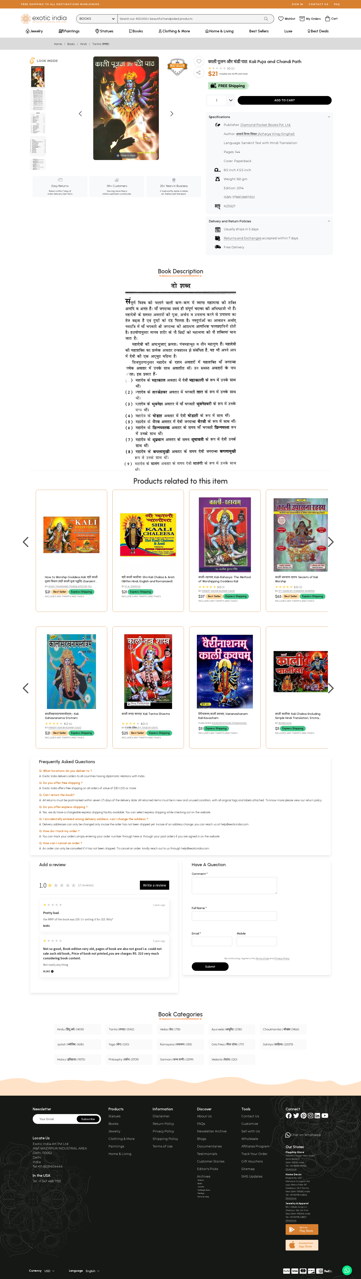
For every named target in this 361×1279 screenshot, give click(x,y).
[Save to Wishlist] (199, 62)
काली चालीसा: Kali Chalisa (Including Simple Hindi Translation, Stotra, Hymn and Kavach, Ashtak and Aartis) (301, 718)
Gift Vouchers (252, 1161)
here (136, 836)
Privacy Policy (282, 958)
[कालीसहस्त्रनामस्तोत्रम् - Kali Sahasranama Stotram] (71, 708)
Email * (196, 933)
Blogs (201, 1139)
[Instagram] (310, 1117)
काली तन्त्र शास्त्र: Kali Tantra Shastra (146, 714)
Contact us (318, 4)
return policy (314, 800)
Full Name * (199, 908)
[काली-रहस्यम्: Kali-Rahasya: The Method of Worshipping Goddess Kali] (225, 571)
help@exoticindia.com (235, 824)
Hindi (83, 44)
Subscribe (88, 1119)
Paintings (116, 1146)
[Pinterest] (303, 1117)
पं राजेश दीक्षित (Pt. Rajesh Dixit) (141, 727)
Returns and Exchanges (242, 238)
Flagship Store (295, 1152)
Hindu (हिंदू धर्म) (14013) (70, 1029)
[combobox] (189, 18)
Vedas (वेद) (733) (170, 1029)
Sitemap (248, 1169)
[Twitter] (296, 1117)
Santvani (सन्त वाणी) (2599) (176, 1059)
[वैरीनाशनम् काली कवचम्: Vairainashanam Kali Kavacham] (225, 708)
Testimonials (207, 1154)
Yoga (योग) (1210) (119, 1044)
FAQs (201, 1124)
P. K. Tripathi (132, 586)
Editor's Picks (207, 1169)
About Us (204, 1116)
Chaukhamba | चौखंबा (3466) (281, 1029)
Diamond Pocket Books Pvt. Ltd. (265, 125)
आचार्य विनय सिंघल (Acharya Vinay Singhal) (265, 134)
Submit (210, 966)
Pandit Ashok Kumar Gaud (218, 590)
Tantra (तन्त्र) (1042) (121, 1029)
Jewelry (114, 1131)
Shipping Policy (165, 1139)
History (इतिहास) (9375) (71, 1059)
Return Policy (163, 1124)
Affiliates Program (255, 1146)
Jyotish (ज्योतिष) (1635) (70, 1044)
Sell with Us (250, 1131)
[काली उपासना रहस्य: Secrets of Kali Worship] (302, 571)
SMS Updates (251, 1176)
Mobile (241, 933)
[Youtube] (325, 1117)
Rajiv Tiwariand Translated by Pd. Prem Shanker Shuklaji (68, 588)
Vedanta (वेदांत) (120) (224, 1059)
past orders (168, 836)
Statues (114, 1116)
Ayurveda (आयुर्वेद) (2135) (227, 1029)
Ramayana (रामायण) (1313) (176, 1044)
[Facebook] (289, 1117)
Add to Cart (284, 100)
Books (71, 44)
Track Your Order (254, 1154)
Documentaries (209, 1146)
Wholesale (249, 1139)
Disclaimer (161, 1116)
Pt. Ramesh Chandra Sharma (297, 590)
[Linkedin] (317, 1117)
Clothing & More (121, 1139)
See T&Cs (67, 194)
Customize (249, 1124)
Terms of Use (262, 958)
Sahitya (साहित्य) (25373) (278, 1044)
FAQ (337, 4)
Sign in (297, 4)
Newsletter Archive (212, 1131)
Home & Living (119, 1154)
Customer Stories (210, 1161)
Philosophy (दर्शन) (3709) (124, 1059)
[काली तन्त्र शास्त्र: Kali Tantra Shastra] (148, 708)
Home (58, 44)
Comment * (200, 874)
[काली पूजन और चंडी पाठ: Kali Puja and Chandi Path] (38, 77)
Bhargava (285, 723)
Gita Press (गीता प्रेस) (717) (228, 1044)
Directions (291, 1169)
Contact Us (250, 1116)
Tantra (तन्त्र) (100, 44)
